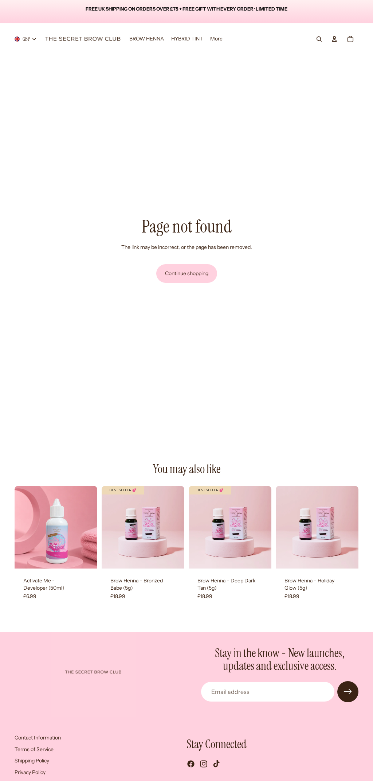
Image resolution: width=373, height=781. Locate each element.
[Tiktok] (216, 763)
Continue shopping (186, 273)
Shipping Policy (32, 760)
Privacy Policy (30, 772)
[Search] (319, 39)
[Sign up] (347, 691)
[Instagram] (203, 763)
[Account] (334, 39)
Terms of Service (34, 749)
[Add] (86, 557)
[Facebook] (190, 763)
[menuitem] (216, 39)
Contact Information (38, 737)
